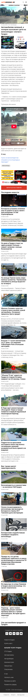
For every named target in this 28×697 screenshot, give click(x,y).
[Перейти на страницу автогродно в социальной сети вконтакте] (14, 633)
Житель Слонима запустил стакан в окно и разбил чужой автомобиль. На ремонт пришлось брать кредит (13, 311)
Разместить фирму (10, 684)
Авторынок (20, 695)
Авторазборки (8, 658)
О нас (6, 674)
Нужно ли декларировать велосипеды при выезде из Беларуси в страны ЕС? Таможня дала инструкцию (12, 510)
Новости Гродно (9, 640)
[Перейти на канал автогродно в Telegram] (10, 633)
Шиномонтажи (9, 662)
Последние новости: (10, 192)
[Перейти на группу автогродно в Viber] (17, 633)
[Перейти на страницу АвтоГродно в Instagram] (6, 633)
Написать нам (8, 677)
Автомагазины (9, 655)
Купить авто (8, 643)
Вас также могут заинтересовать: (8, 467)
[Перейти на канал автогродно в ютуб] (21, 633)
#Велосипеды (6, 165)
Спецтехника (8, 669)
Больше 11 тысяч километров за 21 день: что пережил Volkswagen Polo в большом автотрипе (13, 343)
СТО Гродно (8, 651)
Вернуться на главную (14, 187)
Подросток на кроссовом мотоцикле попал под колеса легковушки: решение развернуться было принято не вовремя (13, 446)
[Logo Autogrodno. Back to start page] (8, 2)
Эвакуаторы (8, 666)
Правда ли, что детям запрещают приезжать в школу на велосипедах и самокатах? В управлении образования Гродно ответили (13, 560)
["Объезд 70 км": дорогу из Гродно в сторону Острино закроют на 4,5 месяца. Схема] (14, 367)
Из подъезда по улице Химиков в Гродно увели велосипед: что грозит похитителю (13, 586)
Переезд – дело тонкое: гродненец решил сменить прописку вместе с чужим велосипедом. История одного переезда (13, 611)
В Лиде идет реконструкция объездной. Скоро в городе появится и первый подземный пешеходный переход (13, 411)
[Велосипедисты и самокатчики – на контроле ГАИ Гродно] (14, 477)
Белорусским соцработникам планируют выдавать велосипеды (13, 534)
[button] (23, 2)
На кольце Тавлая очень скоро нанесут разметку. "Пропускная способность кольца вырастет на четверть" (13, 280)
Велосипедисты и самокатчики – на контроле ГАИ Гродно (13, 486)
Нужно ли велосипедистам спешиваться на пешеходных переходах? (10, 160)
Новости (6, 695)
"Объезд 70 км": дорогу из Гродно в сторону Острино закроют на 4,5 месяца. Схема (13, 377)
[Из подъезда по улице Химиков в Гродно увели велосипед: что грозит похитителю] (14, 576)
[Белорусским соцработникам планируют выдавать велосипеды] (14, 524)
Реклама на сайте (10, 681)
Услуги (13, 695)
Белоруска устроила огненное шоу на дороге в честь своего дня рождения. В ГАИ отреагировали (13, 211)
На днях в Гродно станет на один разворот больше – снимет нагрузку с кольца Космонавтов (12, 246)
